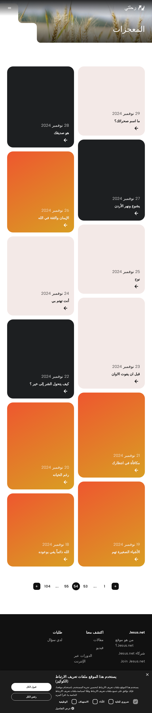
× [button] (147, 674)
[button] (97, 708)
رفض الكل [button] (31, 696)
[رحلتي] (134, 8)
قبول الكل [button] (31, 686)
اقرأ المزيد (60, 695)
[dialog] (76, 692)
